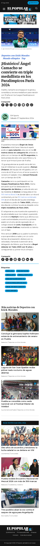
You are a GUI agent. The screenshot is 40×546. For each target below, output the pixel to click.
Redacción (4, 342)
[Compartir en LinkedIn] (27, 104)
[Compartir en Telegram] (15, 104)
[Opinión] (20, 19)
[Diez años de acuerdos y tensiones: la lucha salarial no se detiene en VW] (20, 436)
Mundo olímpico (11, 58)
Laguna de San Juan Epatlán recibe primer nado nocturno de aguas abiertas (18, 370)
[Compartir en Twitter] (7, 104)
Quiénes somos (10, 532)
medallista (10, 275)
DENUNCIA (34, 3)
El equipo (33, 532)
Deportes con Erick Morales (15, 55)
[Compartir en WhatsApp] (11, 104)
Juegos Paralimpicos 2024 (16, 283)
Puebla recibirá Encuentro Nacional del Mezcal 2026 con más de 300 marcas (19, 480)
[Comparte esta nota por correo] (19, 104)
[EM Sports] (5, 117)
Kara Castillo (5, 516)
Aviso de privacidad (26, 535)
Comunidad (14, 453)
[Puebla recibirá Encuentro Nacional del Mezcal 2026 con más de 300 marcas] (20, 467)
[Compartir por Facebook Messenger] (23, 104)
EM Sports (14, 116)
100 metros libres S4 (9, 195)
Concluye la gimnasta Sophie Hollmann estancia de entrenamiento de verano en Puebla (20, 336)
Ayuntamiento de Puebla (8, 410)
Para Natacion (22, 271)
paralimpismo (11, 291)
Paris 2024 (10, 271)
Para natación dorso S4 (15, 279)
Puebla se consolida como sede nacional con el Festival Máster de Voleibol (17, 404)
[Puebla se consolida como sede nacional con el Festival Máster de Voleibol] (20, 389)
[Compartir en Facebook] (3, 104)
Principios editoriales (23, 532)
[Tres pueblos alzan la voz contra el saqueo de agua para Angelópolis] (20, 498)
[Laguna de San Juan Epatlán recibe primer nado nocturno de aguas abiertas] (20, 356)
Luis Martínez (5, 453)
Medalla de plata (25, 275)
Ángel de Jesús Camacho (15, 287)
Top (23, 58)
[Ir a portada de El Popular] (20, 9)
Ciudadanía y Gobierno (16, 484)
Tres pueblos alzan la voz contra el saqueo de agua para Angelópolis (17, 511)
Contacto (15, 535)
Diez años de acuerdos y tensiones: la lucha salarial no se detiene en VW (19, 449)
